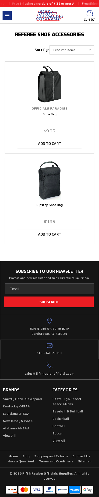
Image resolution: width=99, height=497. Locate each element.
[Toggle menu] (7, 15)
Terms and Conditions (56, 461)
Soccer (57, 433)
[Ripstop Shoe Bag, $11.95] (49, 180)
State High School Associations (66, 401)
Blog (26, 456)
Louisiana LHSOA (16, 413)
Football (59, 425)
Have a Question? (21, 461)
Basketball (60, 418)
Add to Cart (49, 143)
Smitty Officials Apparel (22, 398)
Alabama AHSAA (16, 428)
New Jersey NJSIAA (18, 420)
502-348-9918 (49, 352)
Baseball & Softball (67, 411)
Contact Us (81, 456)
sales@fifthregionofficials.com (50, 373)
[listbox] (72, 50)
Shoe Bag (50, 114)
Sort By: (42, 50)
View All (58, 440)
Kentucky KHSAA (16, 406)
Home (13, 456)
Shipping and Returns (51, 456)
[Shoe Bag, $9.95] (49, 83)
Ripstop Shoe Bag (49, 205)
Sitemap (84, 461)
